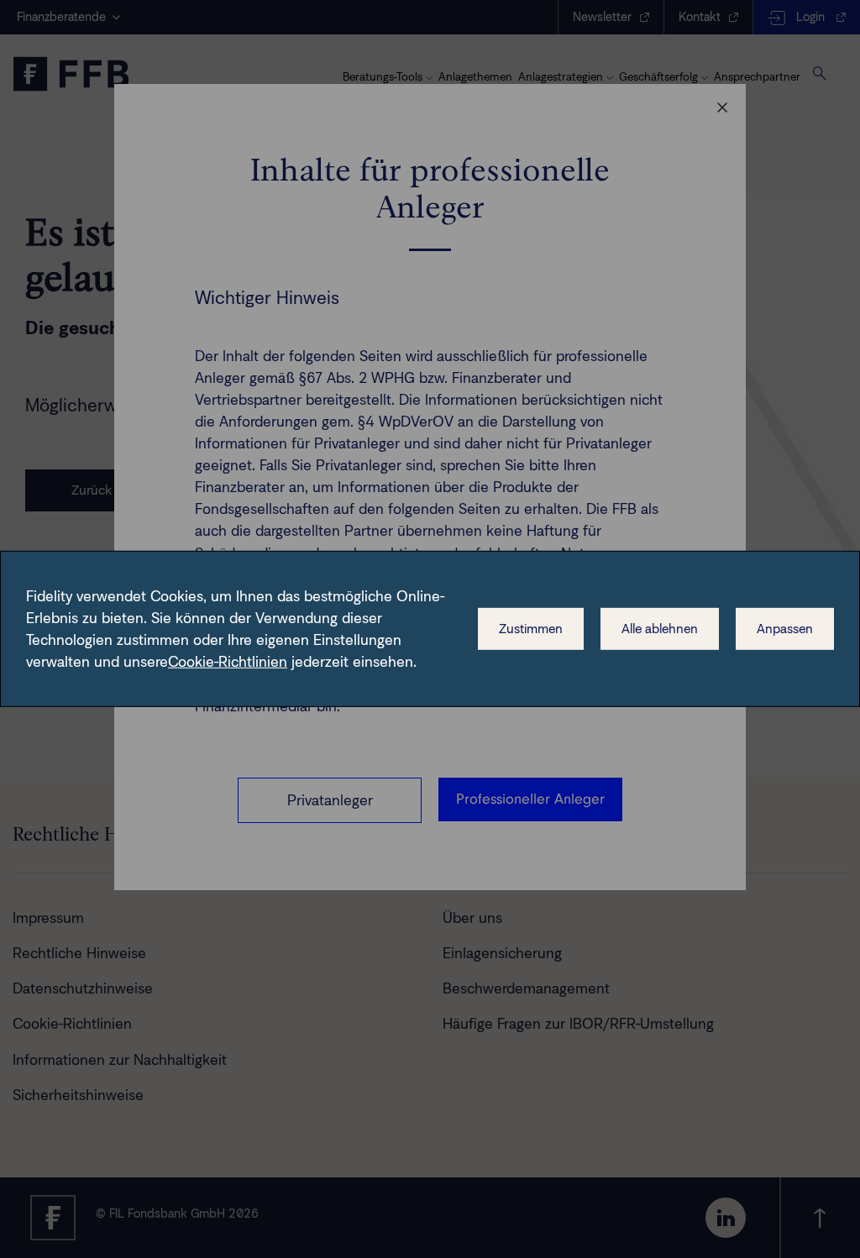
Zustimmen (531, 629)
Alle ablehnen (659, 629)
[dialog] (430, 629)
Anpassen (785, 629)
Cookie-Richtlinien (227, 662)
